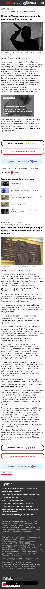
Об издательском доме (13, 488)
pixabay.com (6, 54)
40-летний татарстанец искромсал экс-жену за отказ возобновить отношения (25, 196)
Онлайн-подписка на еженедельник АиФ (21, 494)
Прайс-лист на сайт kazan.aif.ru (17, 507)
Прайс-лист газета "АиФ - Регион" (17, 504)
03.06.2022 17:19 (7, 9)
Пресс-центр (31, 488)
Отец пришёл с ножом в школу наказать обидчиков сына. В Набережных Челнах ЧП (25, 189)
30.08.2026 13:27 (7, 223)
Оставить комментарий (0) (22, 152)
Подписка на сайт (10, 498)
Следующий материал (21, 583)
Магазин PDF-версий (11, 491)
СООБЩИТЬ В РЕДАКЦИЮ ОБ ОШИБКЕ (18, 515)
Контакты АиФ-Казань (12, 501)
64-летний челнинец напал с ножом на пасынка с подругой (23, 203)
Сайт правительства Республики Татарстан (18, 266)
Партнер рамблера (20, 578)
